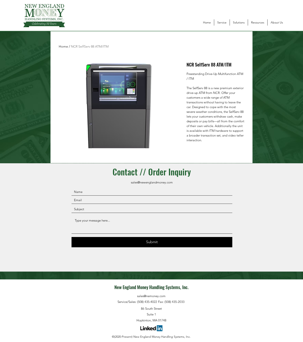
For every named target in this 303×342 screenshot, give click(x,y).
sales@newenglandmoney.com (152, 182)
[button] (239, 22)
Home (63, 46)
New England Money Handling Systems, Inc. (151, 287)
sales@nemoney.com (151, 296)
